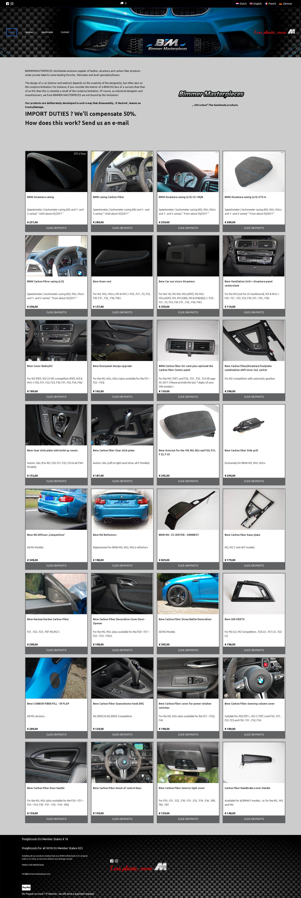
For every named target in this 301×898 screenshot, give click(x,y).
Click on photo (56, 228)
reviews (29, 32)
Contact (65, 32)
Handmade (47, 32)
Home (11, 32)
